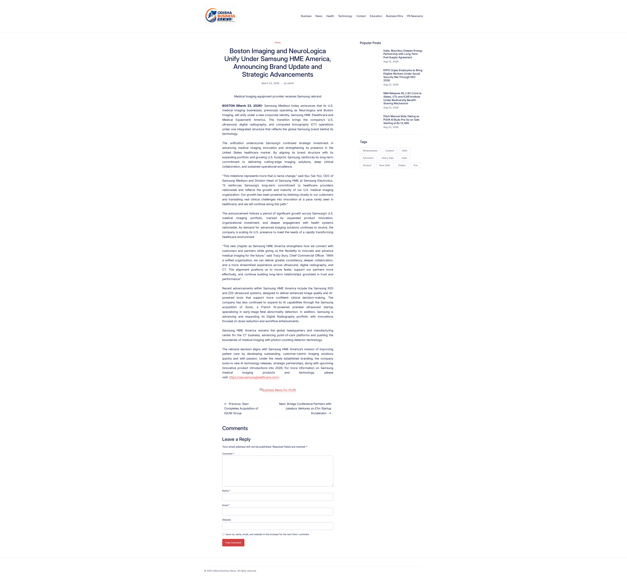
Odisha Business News (224, 570)
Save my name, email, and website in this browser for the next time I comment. (267, 534)
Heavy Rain (388, 158)
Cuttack (390, 150)
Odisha (402, 165)
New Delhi (384, 165)
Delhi (404, 150)
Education (368, 158)
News (278, 42)
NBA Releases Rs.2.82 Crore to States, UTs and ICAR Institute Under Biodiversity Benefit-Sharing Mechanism (402, 98)
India (404, 158)
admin (290, 83)
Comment (228, 453)
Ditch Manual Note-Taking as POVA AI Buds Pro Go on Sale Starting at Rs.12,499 (401, 120)
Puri (416, 165)
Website (226, 519)
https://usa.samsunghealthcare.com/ (254, 377)
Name (226, 490)
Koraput (367, 165)
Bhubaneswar (370, 150)
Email (226, 505)
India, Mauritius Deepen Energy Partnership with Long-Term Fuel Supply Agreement (402, 54)
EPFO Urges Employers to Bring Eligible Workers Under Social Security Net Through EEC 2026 (402, 75)
